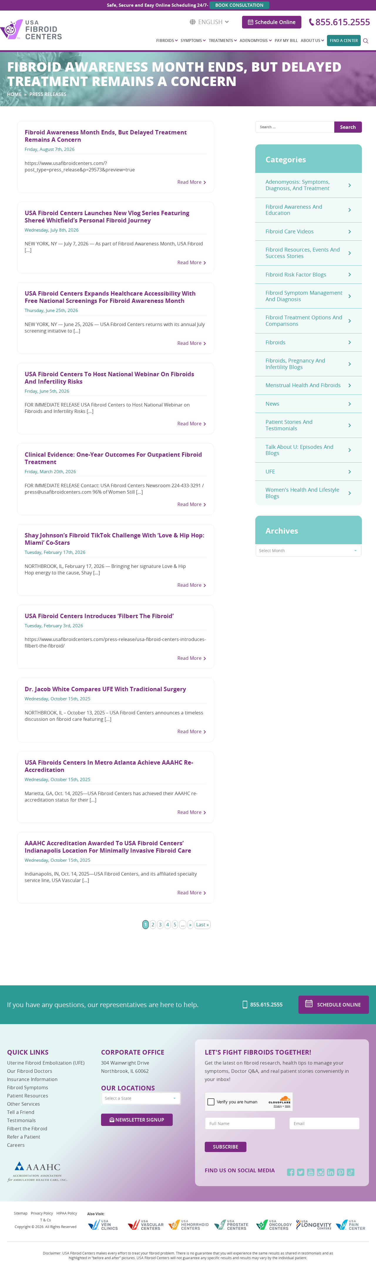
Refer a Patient (23, 1137)
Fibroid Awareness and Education (294, 210)
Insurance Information (32, 1079)
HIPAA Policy (66, 1213)
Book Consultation (239, 5)
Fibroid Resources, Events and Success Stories (303, 252)
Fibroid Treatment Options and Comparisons (304, 320)
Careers (16, 1145)
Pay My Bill (286, 40)
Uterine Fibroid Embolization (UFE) (46, 1063)
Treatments (221, 40)
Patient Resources (27, 1095)
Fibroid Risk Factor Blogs (296, 274)
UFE (270, 471)
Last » (202, 924)
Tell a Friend (20, 1112)
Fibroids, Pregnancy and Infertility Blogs (295, 363)
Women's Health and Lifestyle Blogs (302, 493)
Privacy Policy (42, 1213)
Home (14, 94)
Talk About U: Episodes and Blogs (299, 450)
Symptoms (191, 40)
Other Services (23, 1104)
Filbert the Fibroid (27, 1128)
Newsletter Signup (139, 1120)
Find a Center (344, 40)
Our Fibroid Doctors (29, 1071)
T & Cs (45, 1220)
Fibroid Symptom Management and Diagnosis (304, 296)
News (272, 403)
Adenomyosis (254, 40)
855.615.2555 (342, 22)
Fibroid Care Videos (290, 231)
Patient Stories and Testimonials (289, 425)
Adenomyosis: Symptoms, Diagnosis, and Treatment (298, 185)
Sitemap (20, 1213)
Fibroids (165, 40)
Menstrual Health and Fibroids (303, 385)
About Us (310, 40)
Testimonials (21, 1120)
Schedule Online (275, 22)
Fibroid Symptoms (27, 1087)
